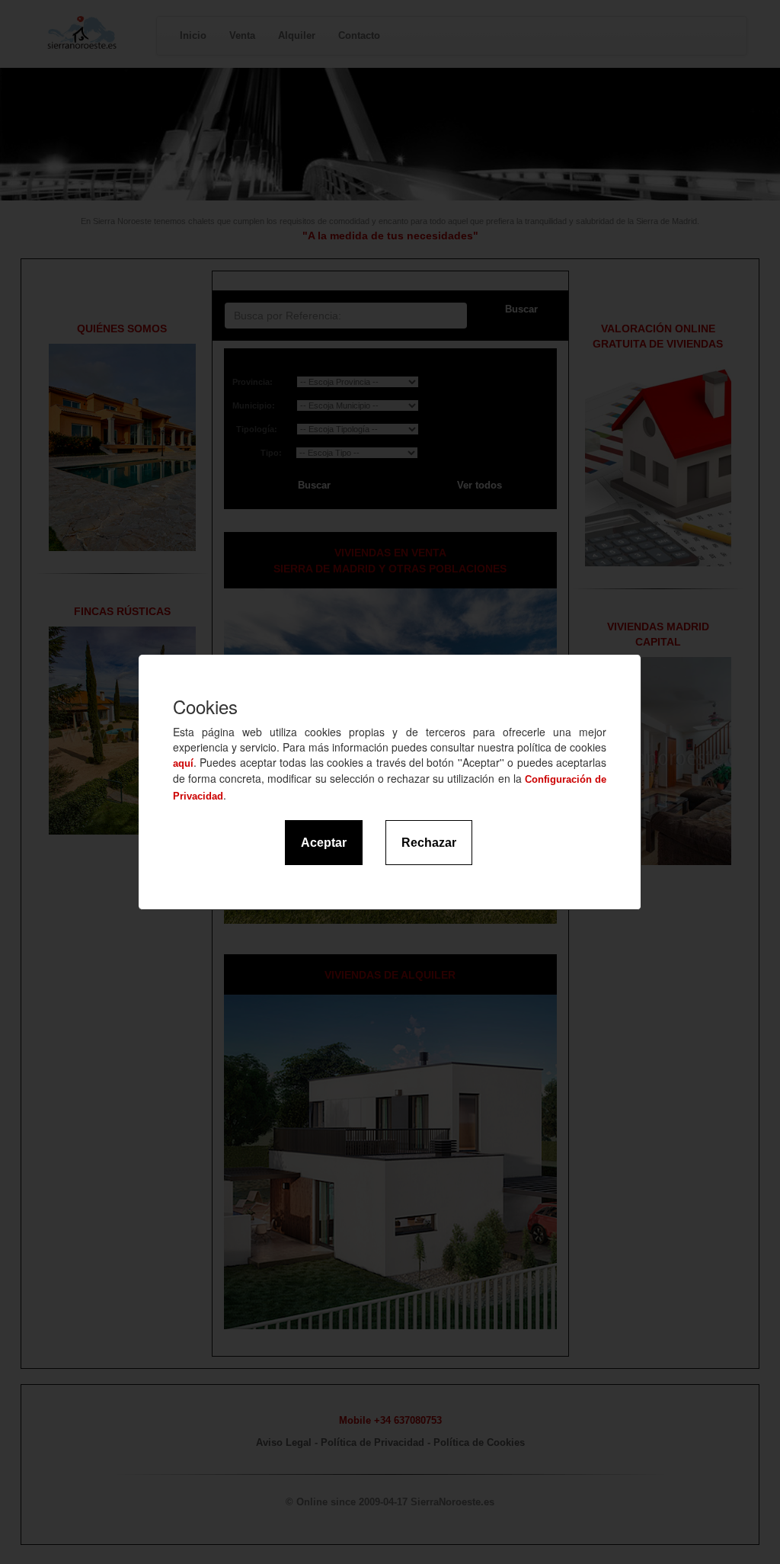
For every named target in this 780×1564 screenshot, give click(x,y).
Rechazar (428, 842)
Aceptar (324, 842)
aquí (183, 763)
